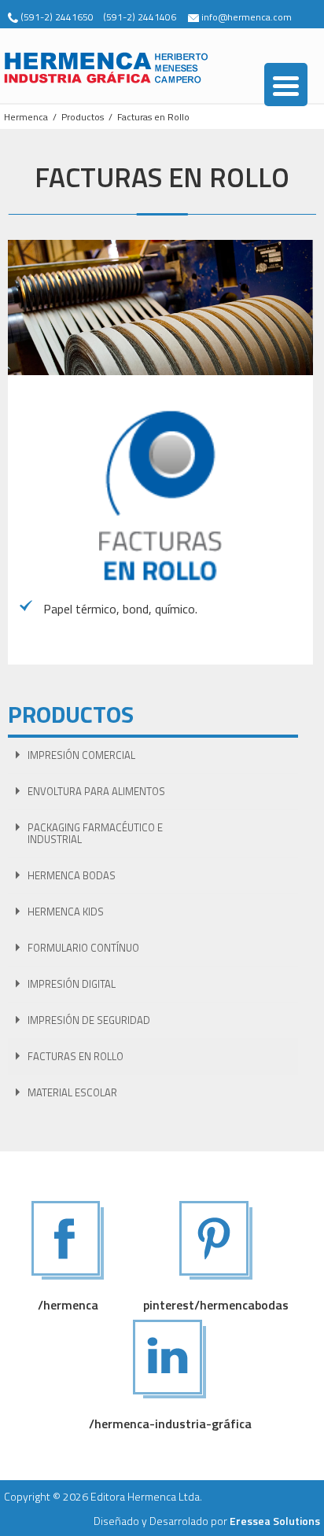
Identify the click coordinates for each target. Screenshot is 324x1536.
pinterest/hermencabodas (216, 1304)
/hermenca (68, 1304)
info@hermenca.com (246, 16)
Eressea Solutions (275, 1520)
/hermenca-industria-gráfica (170, 1423)
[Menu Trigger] (285, 84)
